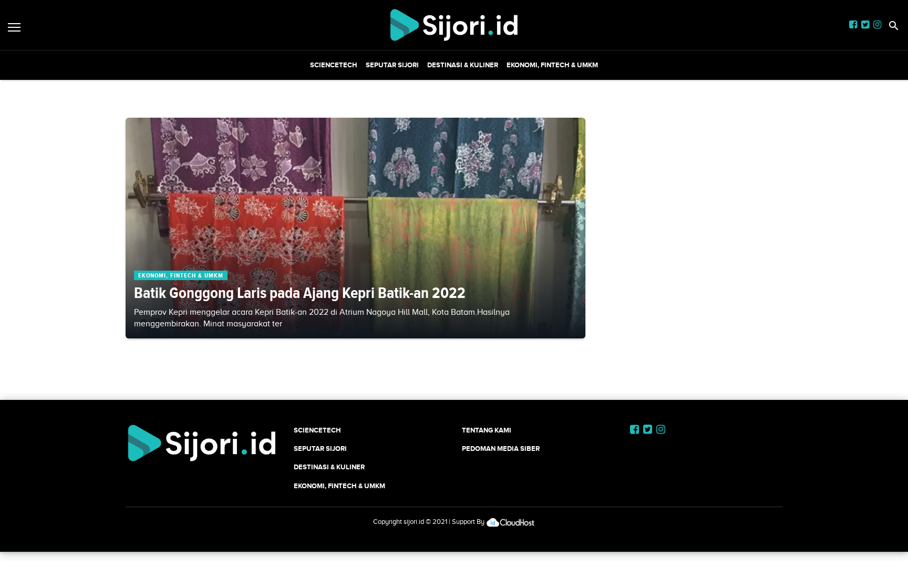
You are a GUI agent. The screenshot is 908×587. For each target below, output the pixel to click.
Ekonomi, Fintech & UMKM (552, 65)
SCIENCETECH (333, 65)
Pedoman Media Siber (501, 448)
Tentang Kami (486, 430)
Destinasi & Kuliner (462, 65)
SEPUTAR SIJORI (392, 65)
